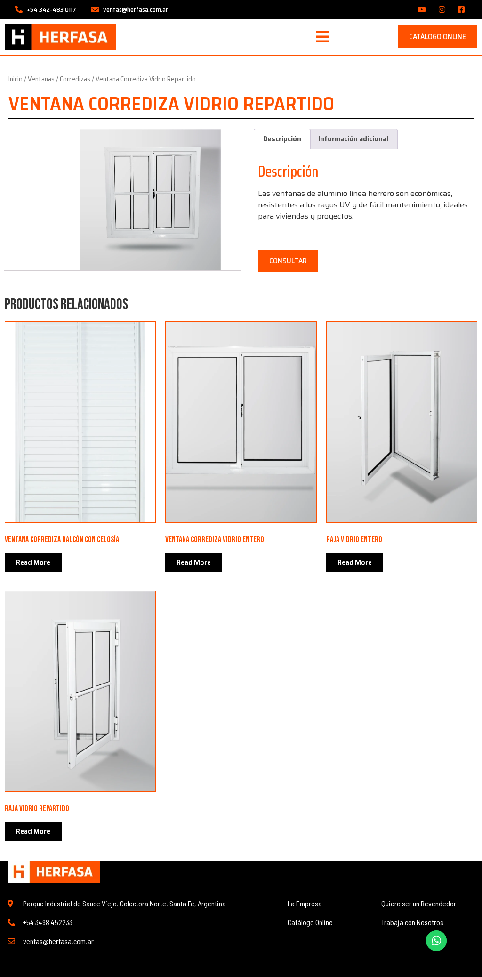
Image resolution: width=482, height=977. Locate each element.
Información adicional (353, 139)
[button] (322, 36)
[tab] (282, 139)
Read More (33, 562)
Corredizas (75, 78)
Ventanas (41, 78)
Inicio (15, 78)
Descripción (282, 139)
